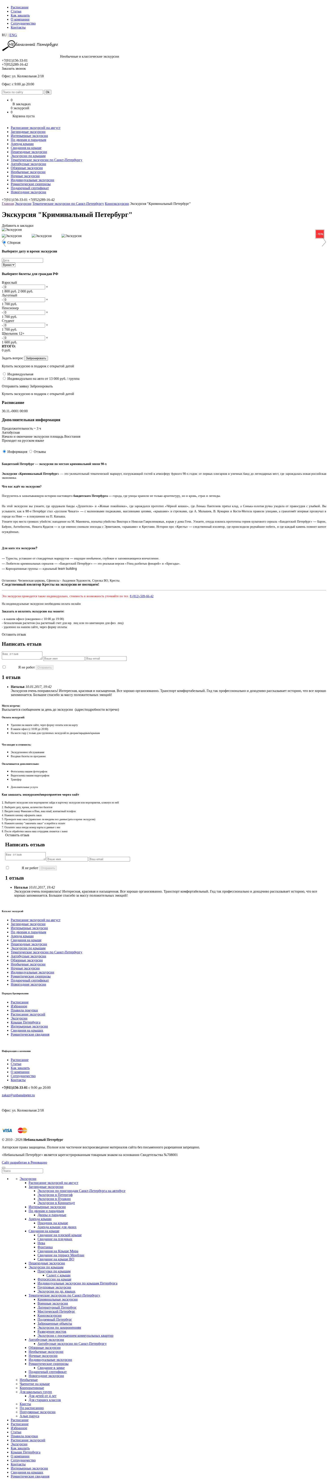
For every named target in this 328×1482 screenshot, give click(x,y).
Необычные (29, 1380)
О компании (20, 19)
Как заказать (20, 15)
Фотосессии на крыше (54, 1279)
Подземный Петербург (54, 1319)
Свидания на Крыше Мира (57, 1251)
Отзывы (40, 452)
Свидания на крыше (26, 148)
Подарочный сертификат (30, 188)
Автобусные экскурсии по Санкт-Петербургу (72, 1343)
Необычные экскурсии (28, 172)
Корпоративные (32, 1388)
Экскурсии (23, 204)
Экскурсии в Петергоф (55, 1195)
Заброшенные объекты (54, 1323)
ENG (13, 35)
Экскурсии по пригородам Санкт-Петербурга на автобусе (81, 1191)
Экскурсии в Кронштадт (56, 1203)
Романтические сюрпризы (31, 184)
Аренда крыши (22, 144)
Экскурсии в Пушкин (54, 1199)
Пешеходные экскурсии (29, 152)
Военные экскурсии (52, 1303)
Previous (6, 242)
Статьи (16, 11)
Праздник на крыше (52, 1223)
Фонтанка (45, 1247)
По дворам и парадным (28, 140)
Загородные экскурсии (28, 132)
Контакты (18, 27)
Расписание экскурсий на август (35, 128)
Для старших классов (45, 1400)
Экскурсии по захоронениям (59, 1327)
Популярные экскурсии (38, 1412)
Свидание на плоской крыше (59, 1235)
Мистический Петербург (56, 1311)
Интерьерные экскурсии (29, 136)
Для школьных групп (36, 1392)
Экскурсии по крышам (28, 156)
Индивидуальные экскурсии (32, 180)
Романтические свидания (30, 1034)
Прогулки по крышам (54, 1271)
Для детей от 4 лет (42, 1396)
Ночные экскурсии (25, 176)
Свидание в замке (51, 1368)
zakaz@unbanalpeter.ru (18, 1095)
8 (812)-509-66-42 (142, 596)
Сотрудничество (23, 23)
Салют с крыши (58, 1275)
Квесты (25, 1404)
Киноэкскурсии (117, 204)
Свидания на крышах (27, 1030)
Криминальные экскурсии (57, 1299)
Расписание (20, 7)
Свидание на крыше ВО (55, 1259)
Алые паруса (29, 1416)
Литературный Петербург (57, 1307)
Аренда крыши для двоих (57, 1227)
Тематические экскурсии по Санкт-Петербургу (46, 160)
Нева (41, 1243)
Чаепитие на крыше (35, 1384)
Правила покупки (24, 1010)
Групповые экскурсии (54, 1287)
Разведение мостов (51, 1331)
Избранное (19, 1006)
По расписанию (32, 1408)
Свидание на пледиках (54, 1239)
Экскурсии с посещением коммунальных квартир (75, 1335)
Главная (8, 204)
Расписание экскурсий (28, 1014)
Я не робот (26, 667)
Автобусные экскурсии (28, 164)
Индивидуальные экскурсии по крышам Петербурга (77, 1283)
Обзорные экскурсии (27, 168)
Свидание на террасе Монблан (60, 1255)
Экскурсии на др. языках (56, 1291)
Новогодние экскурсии (28, 192)
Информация (17, 452)
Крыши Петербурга (25, 1022)
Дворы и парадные (51, 1215)
